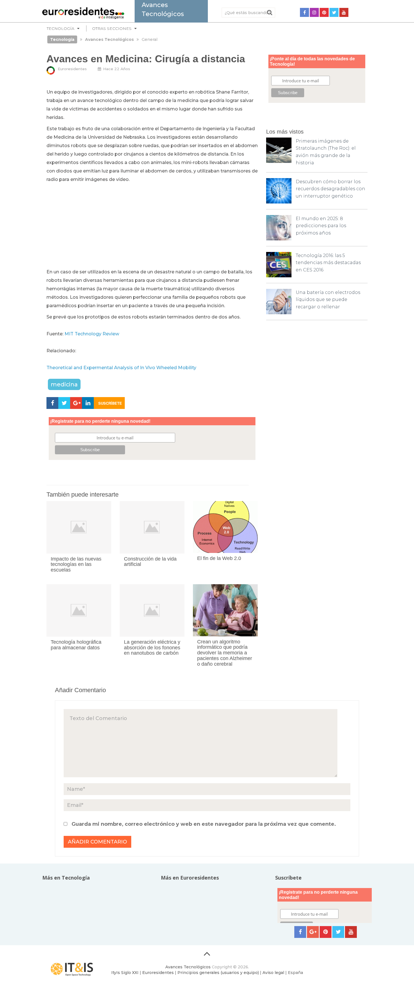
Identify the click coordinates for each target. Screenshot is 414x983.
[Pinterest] (324, 12)
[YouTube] (343, 12)
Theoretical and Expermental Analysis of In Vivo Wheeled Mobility (121, 367)
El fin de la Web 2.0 (219, 558)
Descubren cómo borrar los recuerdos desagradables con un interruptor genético (330, 189)
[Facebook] (304, 12)
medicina (64, 384)
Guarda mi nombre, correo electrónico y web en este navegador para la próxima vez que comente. (204, 824)
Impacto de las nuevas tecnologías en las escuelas (76, 564)
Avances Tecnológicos (188, 966)
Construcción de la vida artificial (150, 561)
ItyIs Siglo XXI (125, 972)
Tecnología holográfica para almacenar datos (76, 644)
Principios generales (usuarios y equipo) (218, 972)
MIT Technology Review (91, 333)
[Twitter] (334, 12)
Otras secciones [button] (112, 28)
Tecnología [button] (60, 28)
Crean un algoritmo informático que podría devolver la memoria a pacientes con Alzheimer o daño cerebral (224, 653)
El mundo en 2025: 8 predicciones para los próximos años (321, 226)
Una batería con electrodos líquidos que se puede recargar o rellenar (328, 299)
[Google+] (313, 932)
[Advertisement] (152, 226)
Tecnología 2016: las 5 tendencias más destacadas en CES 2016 (328, 263)
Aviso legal (273, 972)
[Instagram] (314, 12)
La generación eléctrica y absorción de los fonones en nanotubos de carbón (152, 647)
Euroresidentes (72, 69)
